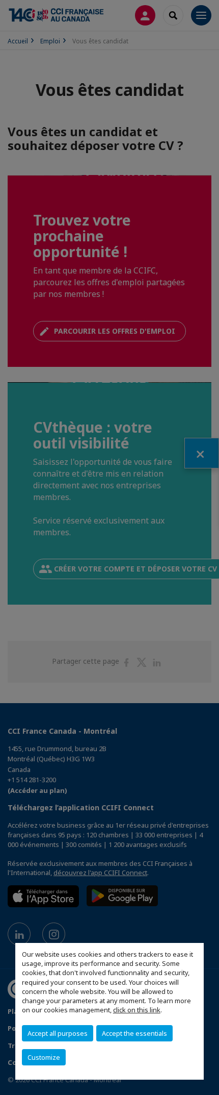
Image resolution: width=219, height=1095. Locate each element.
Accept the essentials (134, 1033)
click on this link (136, 1009)
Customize (44, 1057)
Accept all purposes (58, 1033)
